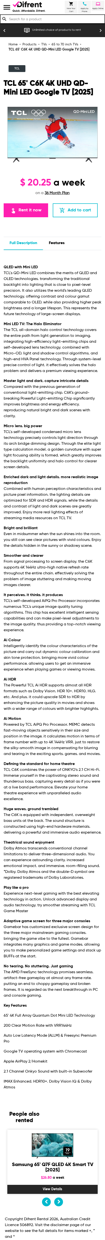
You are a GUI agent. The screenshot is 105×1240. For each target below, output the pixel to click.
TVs (44, 44)
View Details (52, 1189)
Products (29, 44)
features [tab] (56, 243)
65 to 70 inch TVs (65, 44)
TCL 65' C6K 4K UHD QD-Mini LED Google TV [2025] (49, 49)
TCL (17, 68)
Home (13, 44)
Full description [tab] (23, 243)
